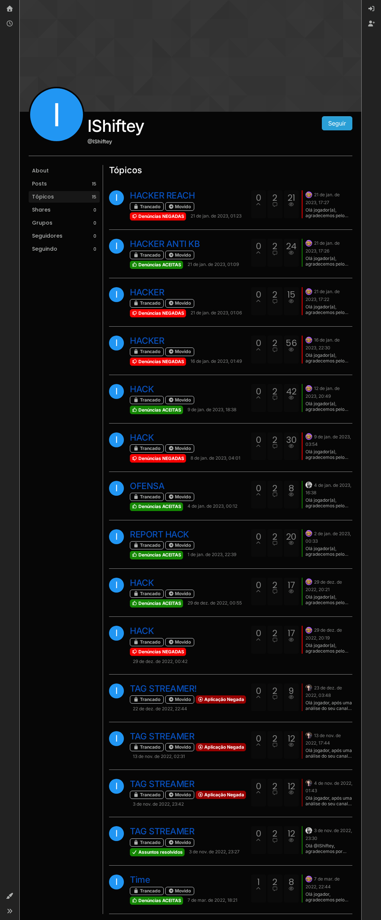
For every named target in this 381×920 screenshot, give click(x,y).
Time (140, 879)
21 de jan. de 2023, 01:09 (213, 264)
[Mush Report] (308, 194)
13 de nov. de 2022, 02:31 (159, 756)
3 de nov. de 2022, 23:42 (158, 804)
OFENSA (147, 485)
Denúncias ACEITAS (159, 264)
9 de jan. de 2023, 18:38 (212, 409)
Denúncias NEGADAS (160, 216)
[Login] (371, 9)
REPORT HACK (159, 534)
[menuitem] (371, 9)
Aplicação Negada (223, 699)
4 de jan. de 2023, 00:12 (212, 506)
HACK (142, 389)
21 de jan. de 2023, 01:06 (216, 312)
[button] (9, 896)
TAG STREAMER (162, 736)
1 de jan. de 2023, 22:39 (212, 554)
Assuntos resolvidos (160, 852)
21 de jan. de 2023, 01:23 (215, 216)
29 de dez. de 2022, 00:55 (215, 603)
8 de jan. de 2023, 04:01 (215, 458)
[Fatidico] (308, 484)
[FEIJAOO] (308, 687)
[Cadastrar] (371, 24)
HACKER (147, 292)
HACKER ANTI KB (164, 243)
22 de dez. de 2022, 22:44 (160, 708)
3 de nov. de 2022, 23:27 (214, 851)
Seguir (337, 123)
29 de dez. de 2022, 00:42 (160, 661)
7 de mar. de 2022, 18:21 (212, 900)
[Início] (9, 9)
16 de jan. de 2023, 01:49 (216, 361)
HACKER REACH (162, 195)
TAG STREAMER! (163, 688)
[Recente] (9, 24)
